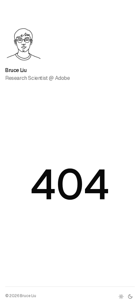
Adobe (62, 78)
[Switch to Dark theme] (130, 296)
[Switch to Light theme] (121, 296)
